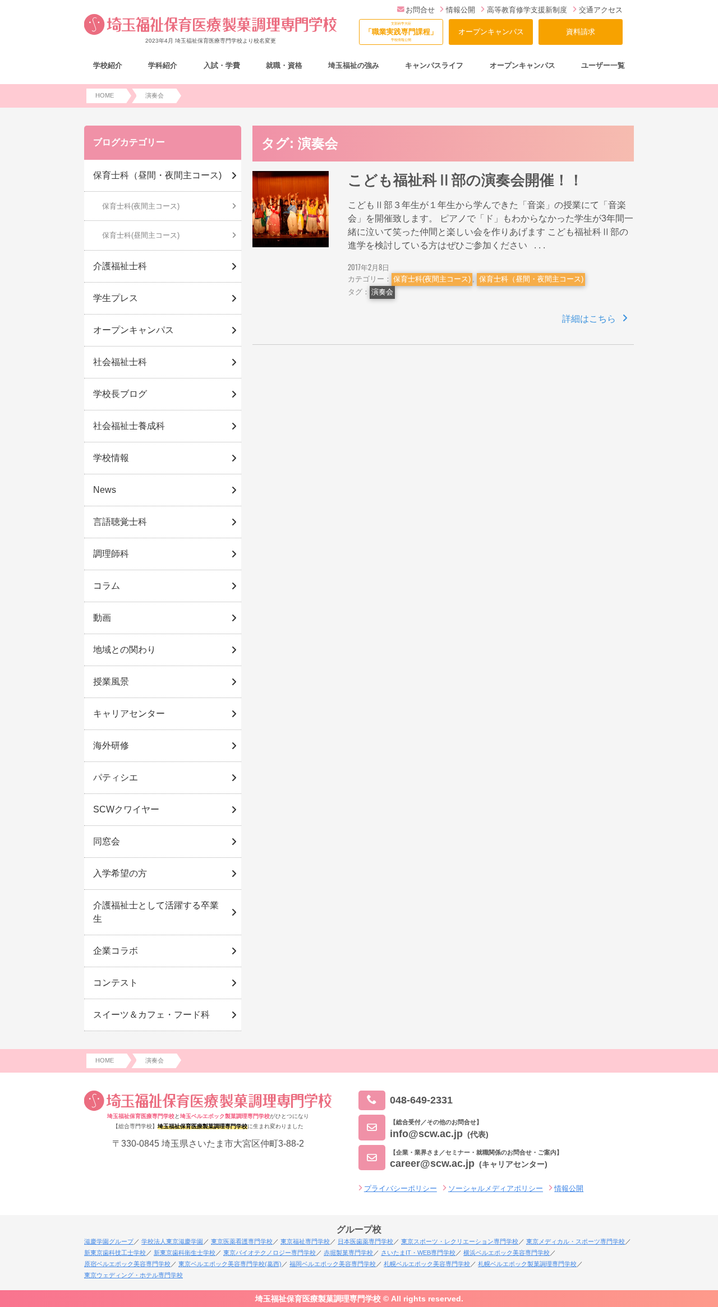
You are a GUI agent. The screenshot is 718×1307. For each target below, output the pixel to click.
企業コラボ (115, 950)
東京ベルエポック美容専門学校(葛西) (230, 1263)
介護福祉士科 (120, 266)
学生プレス (115, 298)
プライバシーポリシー (400, 1188)
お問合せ (420, 10)
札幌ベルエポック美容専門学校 (427, 1263)
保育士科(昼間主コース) (141, 235)
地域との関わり (124, 649)
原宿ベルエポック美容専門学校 (127, 1263)
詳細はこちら (589, 319)
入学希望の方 (120, 873)
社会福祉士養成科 (129, 426)
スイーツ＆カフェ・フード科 (151, 1014)
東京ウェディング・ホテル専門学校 (133, 1275)
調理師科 (111, 553)
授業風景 (111, 681)
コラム (106, 585)
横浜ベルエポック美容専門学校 (506, 1252)
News (104, 490)
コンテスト (115, 982)
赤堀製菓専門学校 (348, 1252)
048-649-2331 (421, 1100)
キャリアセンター (129, 713)
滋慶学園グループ (109, 1241)
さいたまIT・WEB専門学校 (418, 1252)
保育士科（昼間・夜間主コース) (531, 279)
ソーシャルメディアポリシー (495, 1188)
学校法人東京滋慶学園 (172, 1241)
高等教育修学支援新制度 (527, 10)
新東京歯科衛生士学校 (184, 1252)
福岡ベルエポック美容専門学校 (332, 1263)
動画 (102, 617)
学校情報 (111, 458)
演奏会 (382, 292)
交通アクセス (601, 10)
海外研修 (111, 745)
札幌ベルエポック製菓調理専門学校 (527, 1263)
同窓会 (106, 841)
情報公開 (460, 10)
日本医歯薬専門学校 (365, 1241)
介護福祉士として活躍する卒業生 (156, 911)
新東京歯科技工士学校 (115, 1252)
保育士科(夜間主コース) (432, 279)
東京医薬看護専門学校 (242, 1241)
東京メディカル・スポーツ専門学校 (575, 1241)
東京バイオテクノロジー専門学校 (269, 1252)
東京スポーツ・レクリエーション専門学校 (459, 1241)
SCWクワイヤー (126, 809)
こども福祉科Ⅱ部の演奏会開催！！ (465, 180)
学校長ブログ (120, 394)
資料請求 (580, 31)
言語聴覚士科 (120, 522)
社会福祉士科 (120, 362)
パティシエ (115, 777)
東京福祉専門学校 (305, 1241)
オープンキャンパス (491, 31)
